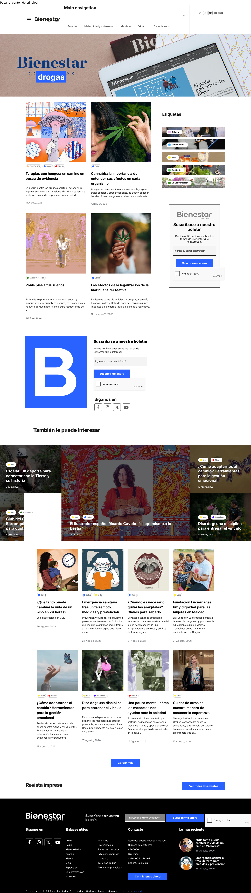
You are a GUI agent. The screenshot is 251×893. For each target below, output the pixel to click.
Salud (70, 26)
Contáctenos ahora (148, 876)
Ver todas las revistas (203, 786)
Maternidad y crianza (97, 26)
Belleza (175, 132)
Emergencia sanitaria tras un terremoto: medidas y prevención (100, 607)
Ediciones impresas (108, 854)
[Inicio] (45, 19)
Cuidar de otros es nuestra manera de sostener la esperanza (191, 708)
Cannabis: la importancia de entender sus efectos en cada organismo (115, 179)
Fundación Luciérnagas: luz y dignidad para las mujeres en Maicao (193, 607)
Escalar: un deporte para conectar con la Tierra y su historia (28, 476)
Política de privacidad (110, 867)
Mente (124, 26)
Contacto (103, 858)
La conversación (180, 182)
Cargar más (125, 762)
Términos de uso (107, 862)
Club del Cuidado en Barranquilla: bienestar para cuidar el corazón (27, 523)
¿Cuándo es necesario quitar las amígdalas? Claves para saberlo (146, 607)
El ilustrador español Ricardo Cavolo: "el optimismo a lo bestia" (120, 526)
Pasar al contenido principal (19, 2)
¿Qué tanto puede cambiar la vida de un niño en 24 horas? (54, 607)
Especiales (160, 26)
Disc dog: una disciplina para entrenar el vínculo (220, 526)
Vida (141, 26)
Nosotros (71, 876)
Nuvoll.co (141, 891)
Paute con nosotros (108, 849)
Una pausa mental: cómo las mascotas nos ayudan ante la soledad (148, 708)
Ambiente (176, 170)
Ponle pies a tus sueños (45, 285)
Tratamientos (178, 144)
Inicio (69, 840)
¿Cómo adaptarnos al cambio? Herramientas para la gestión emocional (219, 473)
